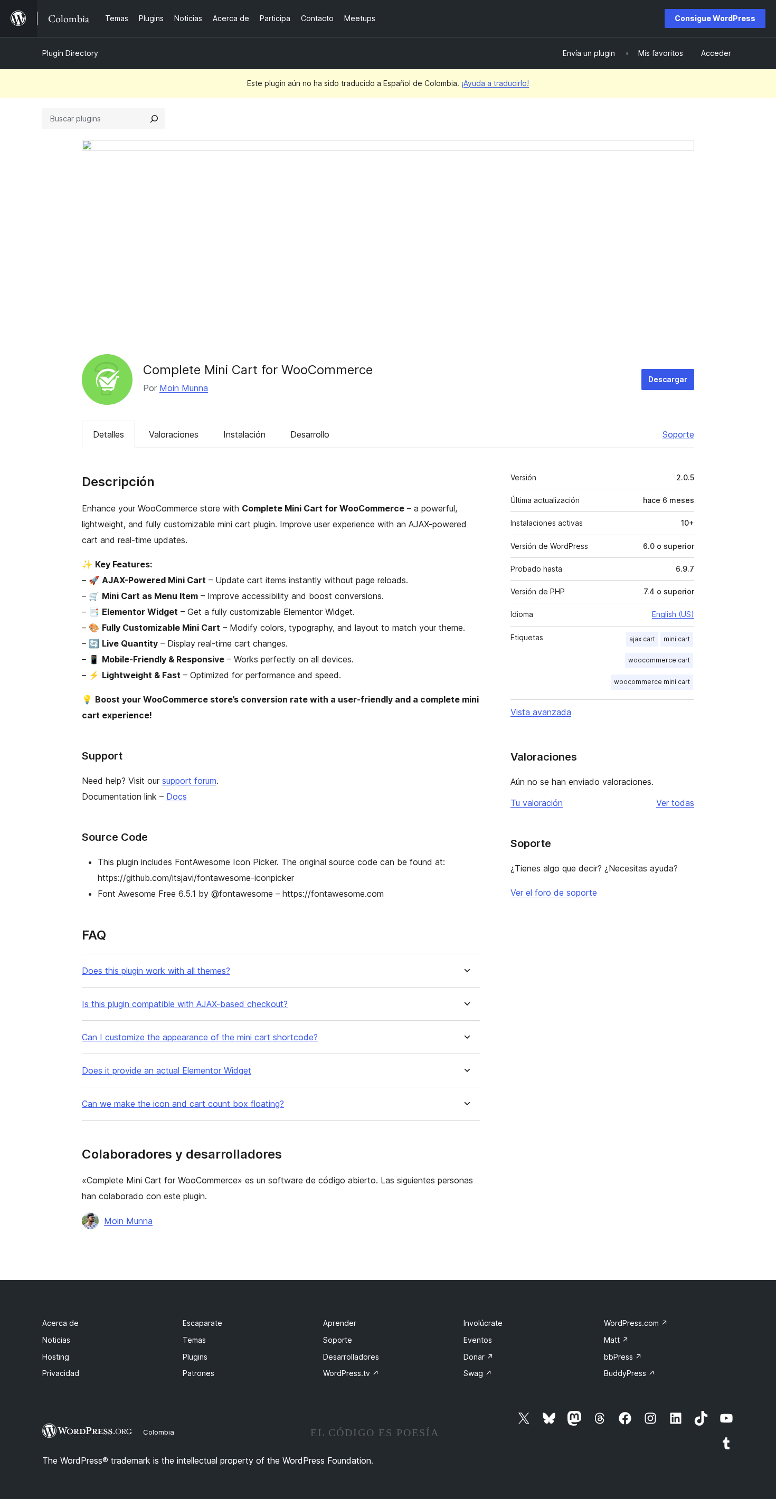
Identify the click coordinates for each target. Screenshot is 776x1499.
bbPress (623, 1356)
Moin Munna (183, 388)
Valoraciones (173, 434)
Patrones (198, 1373)
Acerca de (60, 1322)
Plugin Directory (70, 53)
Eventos (477, 1339)
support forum (189, 780)
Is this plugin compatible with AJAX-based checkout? (185, 1004)
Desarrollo (309, 434)
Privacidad (60, 1373)
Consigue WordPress (715, 18)
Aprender (339, 1322)
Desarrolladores (351, 1356)
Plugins (195, 1356)
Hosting (55, 1356)
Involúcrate (483, 1322)
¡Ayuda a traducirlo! (495, 83)
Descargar (667, 379)
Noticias (56, 1339)
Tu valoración (536, 803)
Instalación (244, 434)
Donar (478, 1356)
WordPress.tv (351, 1373)
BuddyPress (629, 1373)
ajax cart (642, 639)
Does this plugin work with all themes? (156, 971)
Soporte (678, 434)
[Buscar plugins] (154, 118)
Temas (194, 1339)
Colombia (158, 1432)
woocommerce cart (659, 660)
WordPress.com (636, 1322)
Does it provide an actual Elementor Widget (166, 1071)
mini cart (677, 639)
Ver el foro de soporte (553, 892)
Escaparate (202, 1322)
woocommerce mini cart (652, 682)
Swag (477, 1373)
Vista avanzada (540, 712)
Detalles (108, 434)
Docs (176, 796)
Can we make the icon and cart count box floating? (183, 1104)
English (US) (673, 614)
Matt (616, 1339)
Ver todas (675, 803)
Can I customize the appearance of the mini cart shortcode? (200, 1037)
